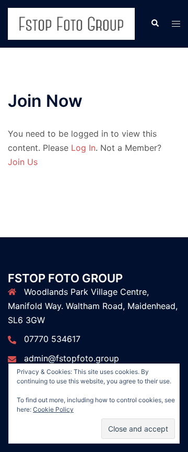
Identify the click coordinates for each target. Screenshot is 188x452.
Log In (83, 147)
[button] (154, 23)
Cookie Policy (53, 409)
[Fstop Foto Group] (71, 23)
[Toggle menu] (176, 24)
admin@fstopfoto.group (71, 358)
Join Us (23, 162)
